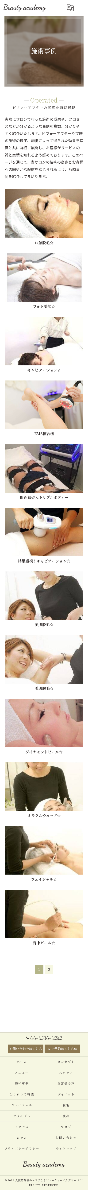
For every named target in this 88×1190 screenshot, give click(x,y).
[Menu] (80, 8)
